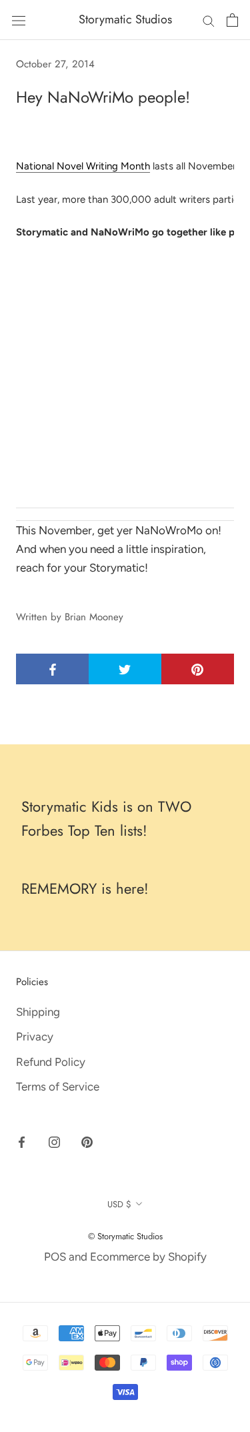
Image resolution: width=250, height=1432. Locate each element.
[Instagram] (54, 1141)
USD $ (119, 1204)
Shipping (38, 1011)
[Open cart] (232, 20)
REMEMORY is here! (85, 888)
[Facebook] (21, 1141)
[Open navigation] (18, 19)
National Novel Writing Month (83, 166)
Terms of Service (57, 1086)
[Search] (209, 20)
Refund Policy (50, 1061)
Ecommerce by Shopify (148, 1256)
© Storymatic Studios (125, 1236)
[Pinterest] (87, 1141)
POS (55, 1256)
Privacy (34, 1036)
